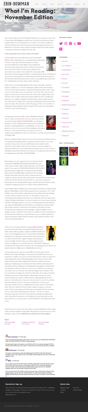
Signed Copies (65, 388)
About (52, 4)
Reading (64, 100)
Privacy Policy (77, 390)
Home (37, 4)
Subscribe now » (11, 394)
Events (60, 4)
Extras (68, 4)
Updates (64, 127)
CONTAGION (65, 70)
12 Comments (25, 23)
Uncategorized (66, 122)
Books (44, 4)
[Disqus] (30, 355)
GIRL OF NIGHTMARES (25, 121)
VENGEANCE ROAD (67, 131)
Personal (64, 87)
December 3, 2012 (11, 23)
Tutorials (64, 118)
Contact (77, 4)
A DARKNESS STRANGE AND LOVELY (24, 163)
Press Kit (76, 388)
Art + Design (65, 65)
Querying (64, 96)
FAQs (62, 392)
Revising (64, 109)
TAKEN (64, 113)
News (63, 83)
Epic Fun (64, 74)
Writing (64, 135)
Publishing (65, 92)
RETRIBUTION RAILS (68, 105)
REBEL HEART (37, 227)
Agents (64, 61)
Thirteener (14, 58)
